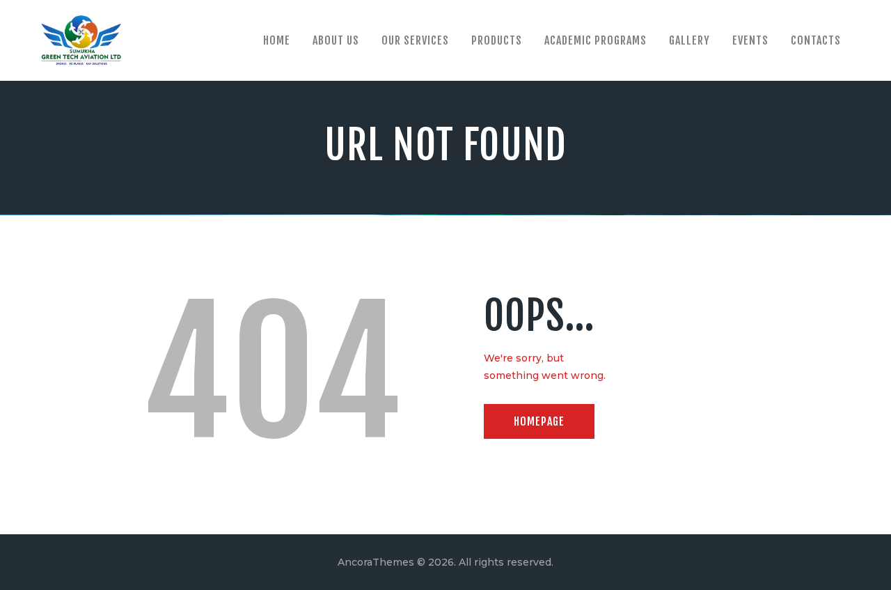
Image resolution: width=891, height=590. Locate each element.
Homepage (539, 421)
